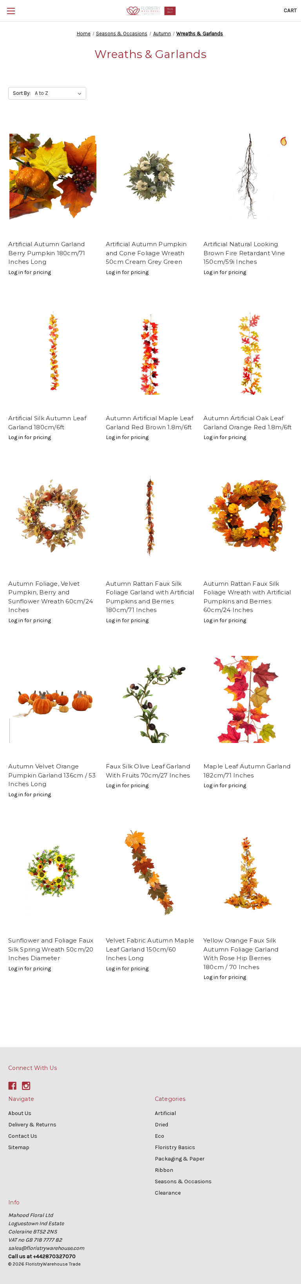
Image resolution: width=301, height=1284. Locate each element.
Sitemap (18, 1147)
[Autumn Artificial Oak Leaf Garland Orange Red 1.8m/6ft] (248, 351)
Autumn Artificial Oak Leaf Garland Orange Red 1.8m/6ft (247, 422)
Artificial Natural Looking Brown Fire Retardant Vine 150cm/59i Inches (244, 252)
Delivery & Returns (32, 1124)
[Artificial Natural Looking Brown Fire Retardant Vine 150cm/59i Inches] (248, 177)
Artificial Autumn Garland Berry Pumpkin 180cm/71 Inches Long (46, 252)
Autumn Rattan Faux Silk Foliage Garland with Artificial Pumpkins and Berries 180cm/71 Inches (150, 597)
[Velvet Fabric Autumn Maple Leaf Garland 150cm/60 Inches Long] (150, 873)
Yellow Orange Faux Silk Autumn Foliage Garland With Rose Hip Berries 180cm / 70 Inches (241, 954)
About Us (19, 1113)
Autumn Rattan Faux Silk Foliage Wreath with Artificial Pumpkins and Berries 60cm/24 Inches (247, 597)
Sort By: (22, 93)
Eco (159, 1136)
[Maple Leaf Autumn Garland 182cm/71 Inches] (248, 699)
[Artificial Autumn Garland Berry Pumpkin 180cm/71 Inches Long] (52, 177)
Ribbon (164, 1170)
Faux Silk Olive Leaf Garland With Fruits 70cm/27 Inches (148, 771)
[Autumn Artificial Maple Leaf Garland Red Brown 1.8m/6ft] (150, 351)
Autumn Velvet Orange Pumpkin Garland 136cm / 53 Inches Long (52, 775)
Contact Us (22, 1136)
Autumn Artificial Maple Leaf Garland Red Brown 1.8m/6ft (149, 422)
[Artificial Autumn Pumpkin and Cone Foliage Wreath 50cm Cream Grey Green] (150, 177)
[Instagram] (26, 1086)
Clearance (168, 1193)
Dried (161, 1124)
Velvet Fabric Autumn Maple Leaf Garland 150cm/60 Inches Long (150, 949)
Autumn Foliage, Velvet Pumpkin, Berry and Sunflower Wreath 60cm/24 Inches (50, 597)
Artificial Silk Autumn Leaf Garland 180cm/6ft (47, 422)
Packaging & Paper (180, 1158)
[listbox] (60, 93)
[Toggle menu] (11, 11)
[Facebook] (12, 1086)
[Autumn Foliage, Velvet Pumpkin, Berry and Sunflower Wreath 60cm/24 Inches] (52, 516)
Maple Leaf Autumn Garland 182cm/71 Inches (246, 771)
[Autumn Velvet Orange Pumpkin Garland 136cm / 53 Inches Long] (52, 699)
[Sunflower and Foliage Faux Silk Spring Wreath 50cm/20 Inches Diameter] (52, 873)
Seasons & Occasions (183, 1181)
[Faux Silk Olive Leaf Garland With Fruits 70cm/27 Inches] (150, 699)
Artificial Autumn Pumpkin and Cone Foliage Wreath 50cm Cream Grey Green (146, 252)
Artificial (165, 1113)
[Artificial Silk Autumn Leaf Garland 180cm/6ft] (52, 351)
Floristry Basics (175, 1147)
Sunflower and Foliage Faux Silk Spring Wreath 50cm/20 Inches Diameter (51, 949)
